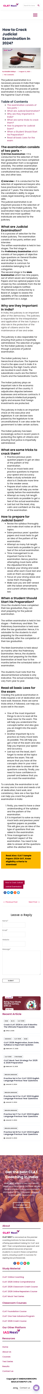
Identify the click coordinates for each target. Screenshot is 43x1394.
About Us (6, 1352)
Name (5, 921)
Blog (13, 1021)
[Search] (38, 5)
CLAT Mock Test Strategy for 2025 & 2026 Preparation (21, 1061)
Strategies (18, 1057)
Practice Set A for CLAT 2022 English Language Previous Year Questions (21, 1079)
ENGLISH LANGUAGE (11, 1075)
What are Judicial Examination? (23, 110)
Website (5, 939)
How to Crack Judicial (14, 882)
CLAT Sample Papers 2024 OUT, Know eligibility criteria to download (18, 860)
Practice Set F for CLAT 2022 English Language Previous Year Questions (21, 1115)
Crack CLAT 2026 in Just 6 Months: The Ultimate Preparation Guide (20, 1025)
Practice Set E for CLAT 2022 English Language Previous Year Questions (21, 1097)
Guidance (8, 1039)
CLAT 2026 (21, 1021)
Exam (6, 1021)
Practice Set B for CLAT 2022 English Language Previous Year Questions (21, 1133)
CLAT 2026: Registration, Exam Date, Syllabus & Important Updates (21, 1043)
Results (5, 1366)
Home (5, 1347)
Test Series (7, 1361)
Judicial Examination (13, 887)
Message (6, 949)
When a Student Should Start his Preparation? (22, 133)
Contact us (7, 1371)
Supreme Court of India (17, 94)
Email (5, 930)
